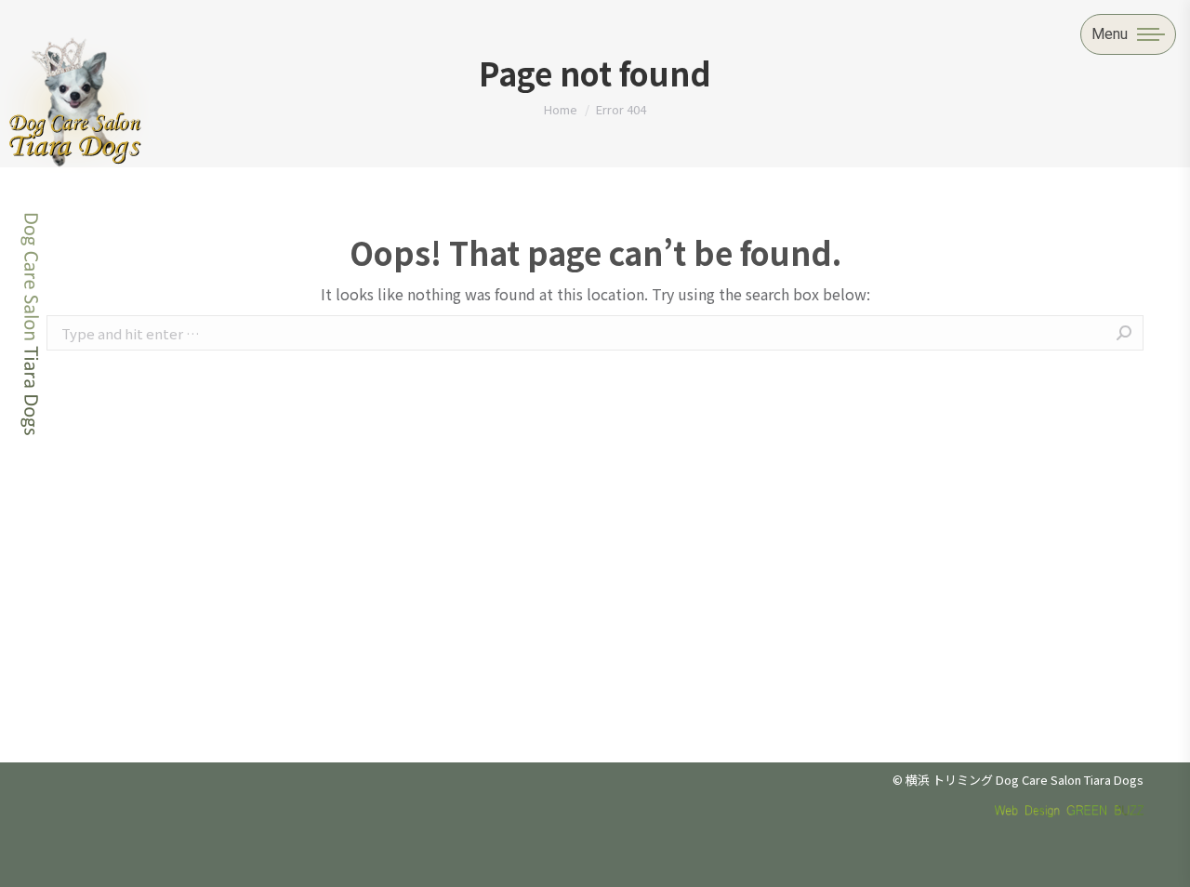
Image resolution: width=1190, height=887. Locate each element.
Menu (1109, 34)
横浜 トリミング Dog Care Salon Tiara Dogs (1025, 779)
